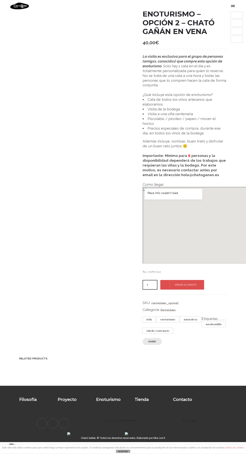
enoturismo (167, 319)
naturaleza (190, 319)
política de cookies (234, 447)
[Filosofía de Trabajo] (27, 402)
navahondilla (213, 324)
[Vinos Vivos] (103, 402)
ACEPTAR (123, 451)
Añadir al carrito (185, 284)
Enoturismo (168, 310)
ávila (149, 319)
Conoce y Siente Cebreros (121, 420)
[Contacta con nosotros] (180, 402)
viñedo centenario (157, 330)
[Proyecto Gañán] (65, 402)
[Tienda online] (142, 402)
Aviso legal (189, 420)
